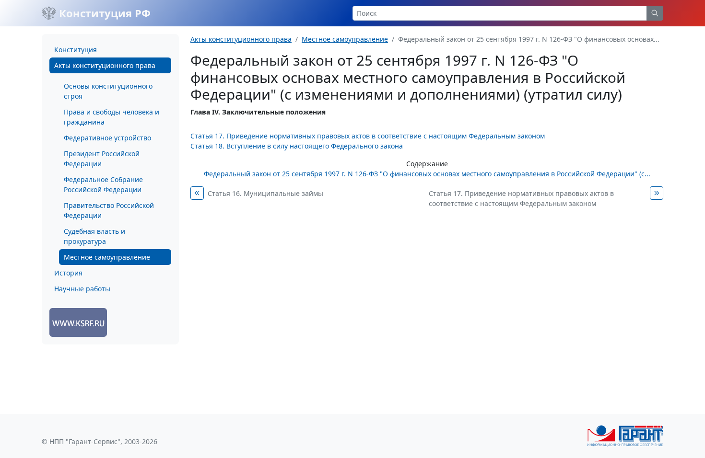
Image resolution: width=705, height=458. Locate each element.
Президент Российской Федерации (102, 158)
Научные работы (82, 288)
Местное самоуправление (107, 257)
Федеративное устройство (107, 137)
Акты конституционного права (104, 65)
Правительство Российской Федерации (109, 210)
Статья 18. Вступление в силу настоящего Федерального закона (296, 145)
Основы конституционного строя (108, 91)
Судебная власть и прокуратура (94, 236)
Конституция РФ (103, 13)
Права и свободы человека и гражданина (111, 116)
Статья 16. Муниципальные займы (265, 193)
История (68, 272)
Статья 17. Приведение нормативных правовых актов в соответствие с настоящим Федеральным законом (367, 135)
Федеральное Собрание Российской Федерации (103, 184)
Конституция (75, 49)
